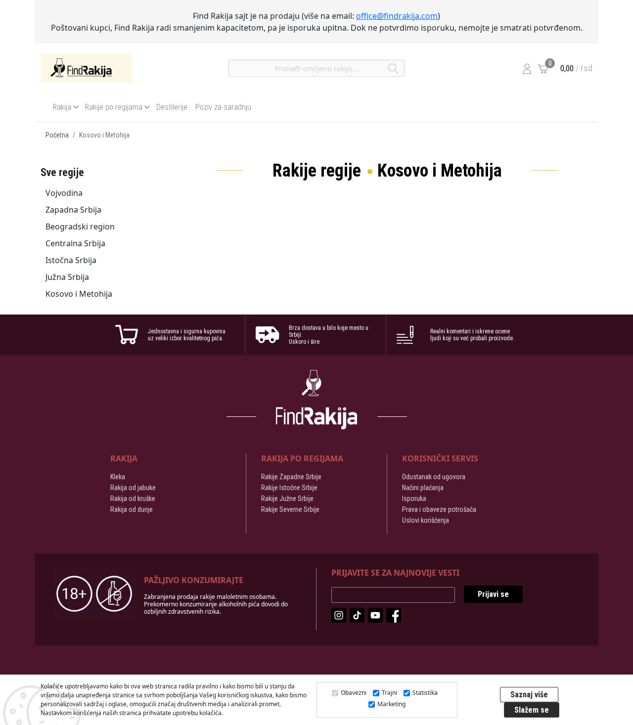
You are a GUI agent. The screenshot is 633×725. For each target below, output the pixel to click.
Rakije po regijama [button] (113, 107)
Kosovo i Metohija (78, 293)
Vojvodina (64, 192)
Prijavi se (493, 594)
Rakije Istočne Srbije (289, 488)
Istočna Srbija (70, 260)
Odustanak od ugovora (433, 477)
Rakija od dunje (131, 509)
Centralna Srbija (75, 243)
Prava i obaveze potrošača (439, 509)
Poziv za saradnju (223, 107)
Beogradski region (80, 226)
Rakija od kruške (132, 498)
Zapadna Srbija (73, 209)
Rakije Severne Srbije (290, 509)
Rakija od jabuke (133, 488)
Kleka (117, 477)
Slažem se (531, 710)
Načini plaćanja (423, 488)
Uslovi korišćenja (425, 520)
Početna (57, 135)
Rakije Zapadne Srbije (291, 477)
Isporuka (414, 498)
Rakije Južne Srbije (287, 498)
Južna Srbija (67, 277)
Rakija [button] (62, 107)
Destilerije (171, 107)
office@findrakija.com (397, 15)
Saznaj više (529, 694)
